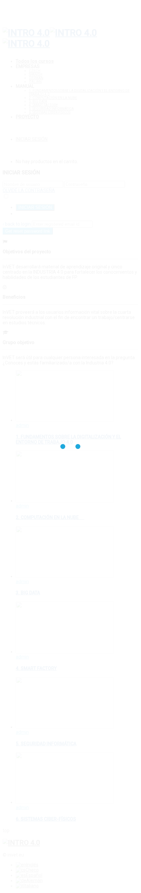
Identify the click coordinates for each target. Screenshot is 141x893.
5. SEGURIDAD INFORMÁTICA (51, 109)
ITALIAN (35, 82)
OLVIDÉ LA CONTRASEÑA (29, 190)
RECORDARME (24, 196)
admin (22, 425)
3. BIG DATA (38, 101)
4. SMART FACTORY (43, 105)
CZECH (34, 71)
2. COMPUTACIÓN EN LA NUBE (53, 98)
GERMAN (36, 78)
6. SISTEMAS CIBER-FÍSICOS (49, 112)
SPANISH (35, 74)
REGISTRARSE (31, 213)
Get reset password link (27, 231)
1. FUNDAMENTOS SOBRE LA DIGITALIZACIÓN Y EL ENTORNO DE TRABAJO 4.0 (68, 439)
